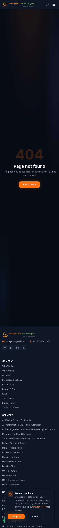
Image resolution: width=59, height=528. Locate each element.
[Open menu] (54, 4)
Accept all (16, 516)
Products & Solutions (12, 380)
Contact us (12, 521)
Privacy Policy (40, 507)
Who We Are (8, 366)
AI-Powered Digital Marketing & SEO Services (23, 438)
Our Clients (7, 375)
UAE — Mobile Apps (11, 461)
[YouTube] (23, 347)
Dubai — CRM (8, 466)
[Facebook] (4, 347)
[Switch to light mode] (47, 4)
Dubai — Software (10, 457)
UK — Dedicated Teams (13, 480)
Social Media (8, 398)
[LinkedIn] (11, 347)
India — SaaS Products (13, 452)
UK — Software (9, 471)
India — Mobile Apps (12, 448)
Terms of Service (10, 407)
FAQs (4, 393)
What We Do (8, 370)
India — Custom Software (14, 443)
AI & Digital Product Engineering (17, 420)
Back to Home (29, 184)
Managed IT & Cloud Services (16, 434)
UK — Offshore (9, 475)
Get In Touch (8, 384)
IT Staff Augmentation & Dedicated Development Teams (28, 429)
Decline (34, 516)
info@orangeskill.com (16, 341)
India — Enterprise (10, 484)
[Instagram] (17, 347)
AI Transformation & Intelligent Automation (21, 425)
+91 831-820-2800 (41, 341)
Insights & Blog (9, 389)
